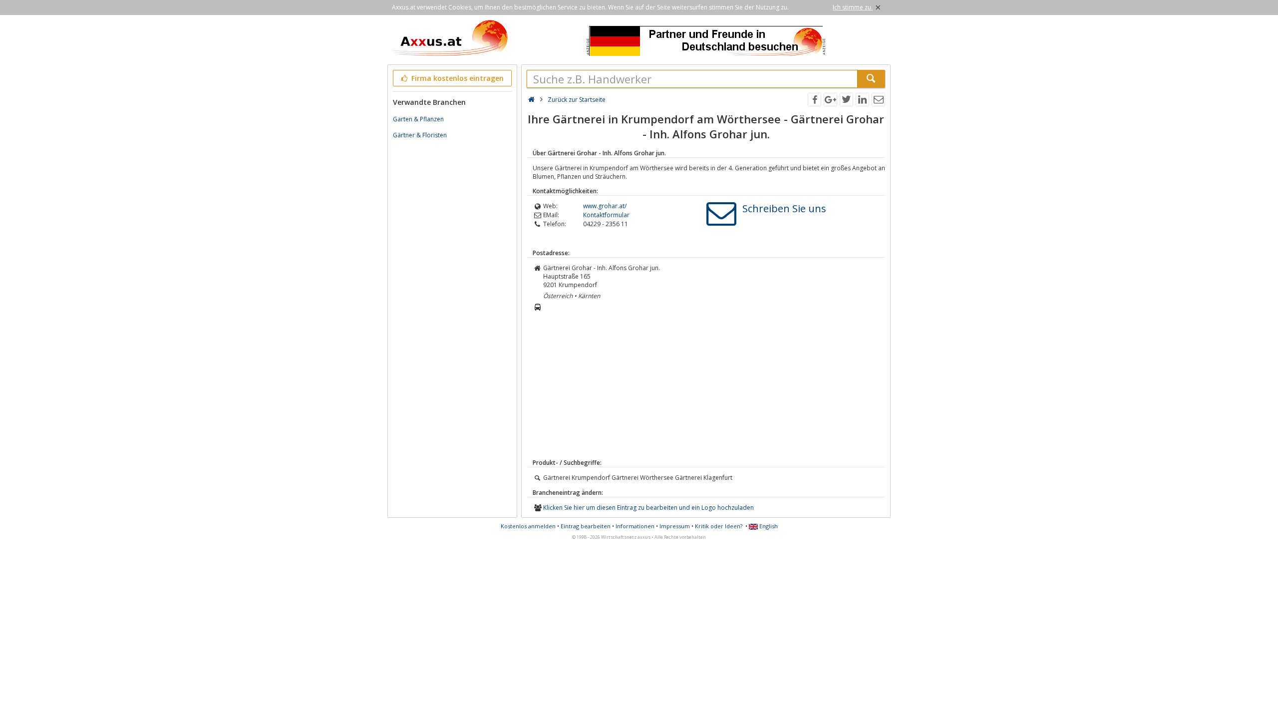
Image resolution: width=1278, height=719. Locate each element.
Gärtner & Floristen (420, 135)
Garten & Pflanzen (418, 119)
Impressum (674, 526)
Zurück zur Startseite (577, 99)
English (768, 526)
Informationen (635, 526)
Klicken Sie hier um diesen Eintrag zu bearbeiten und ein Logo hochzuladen (648, 507)
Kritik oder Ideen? (718, 526)
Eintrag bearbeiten (586, 526)
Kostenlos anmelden (528, 526)
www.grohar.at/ (605, 206)
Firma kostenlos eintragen (456, 78)
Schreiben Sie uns (784, 208)
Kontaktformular (606, 215)
